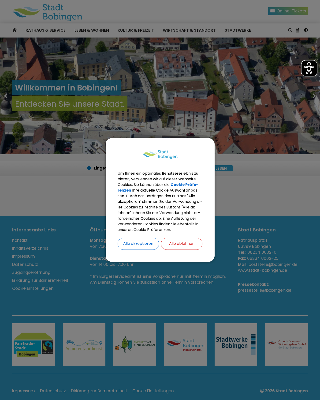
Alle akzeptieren (138, 243)
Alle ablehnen (181, 243)
